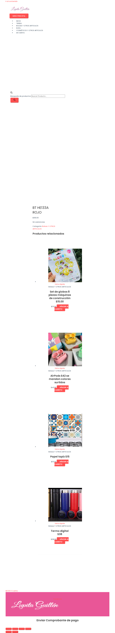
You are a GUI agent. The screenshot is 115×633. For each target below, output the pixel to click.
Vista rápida (60, 284)
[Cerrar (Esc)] (28, 629)
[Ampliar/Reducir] (9, 629)
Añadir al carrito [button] (61, 307)
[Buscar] (14, 100)
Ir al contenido (12, 1)
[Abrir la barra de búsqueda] (11, 93)
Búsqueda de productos (20, 96)
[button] (6, 626)
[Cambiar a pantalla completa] (15, 629)
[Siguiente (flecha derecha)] (15, 632)
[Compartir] (22, 629)
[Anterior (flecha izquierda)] (9, 632)
